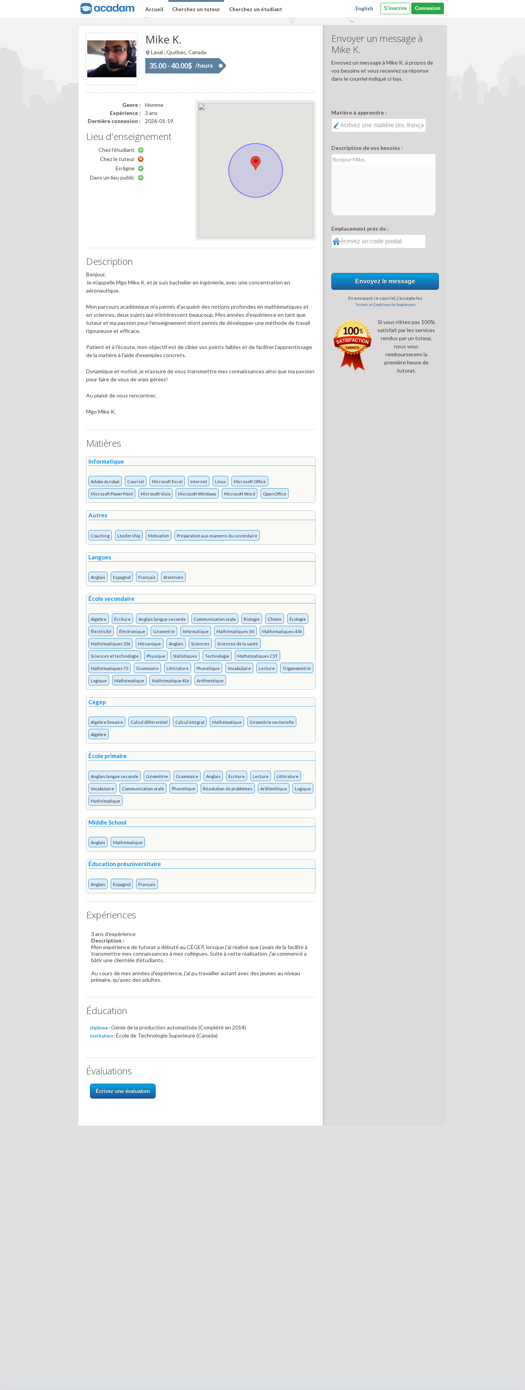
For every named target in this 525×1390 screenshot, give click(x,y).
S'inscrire (395, 8)
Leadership (128, 535)
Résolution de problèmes (228, 788)
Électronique (132, 631)
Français (147, 577)
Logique (99, 680)
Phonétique (208, 668)
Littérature (177, 668)
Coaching (100, 535)
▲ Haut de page (497, 1377)
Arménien (173, 577)
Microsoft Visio (155, 493)
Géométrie (164, 631)
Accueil (154, 9)
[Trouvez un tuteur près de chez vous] (106, 7)
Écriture (122, 619)
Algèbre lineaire (107, 722)
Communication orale (215, 619)
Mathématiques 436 (282, 631)
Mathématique (129, 680)
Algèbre (98, 619)
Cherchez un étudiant (255, 9)
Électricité (101, 631)
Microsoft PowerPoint (112, 493)
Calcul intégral (189, 722)
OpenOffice (274, 493)
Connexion (427, 8)
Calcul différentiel (149, 722)
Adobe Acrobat (105, 481)
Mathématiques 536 (110, 643)
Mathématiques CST (257, 655)
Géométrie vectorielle (271, 722)
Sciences (200, 643)
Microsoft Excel (167, 481)
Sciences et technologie (115, 655)
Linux (220, 481)
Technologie (217, 655)
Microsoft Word (239, 493)
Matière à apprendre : (359, 112)
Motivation (158, 535)
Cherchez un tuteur (196, 9)
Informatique (196, 631)
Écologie (297, 619)
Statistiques (185, 655)
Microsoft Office (250, 481)
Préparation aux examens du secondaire (217, 535)
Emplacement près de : (360, 228)
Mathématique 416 (170, 680)
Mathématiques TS (109, 668)
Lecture (267, 668)
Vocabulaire (239, 668)
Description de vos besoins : (367, 148)
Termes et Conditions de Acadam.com (385, 305)
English (364, 8)
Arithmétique (210, 680)
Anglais (98, 577)
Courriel (135, 481)
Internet (198, 481)
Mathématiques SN (235, 631)
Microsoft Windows (197, 493)
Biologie (252, 619)
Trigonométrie (296, 668)
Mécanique (149, 643)
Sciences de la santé (237, 643)
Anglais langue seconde (162, 619)
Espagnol (122, 577)
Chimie (274, 619)
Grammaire (147, 668)
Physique (155, 655)
